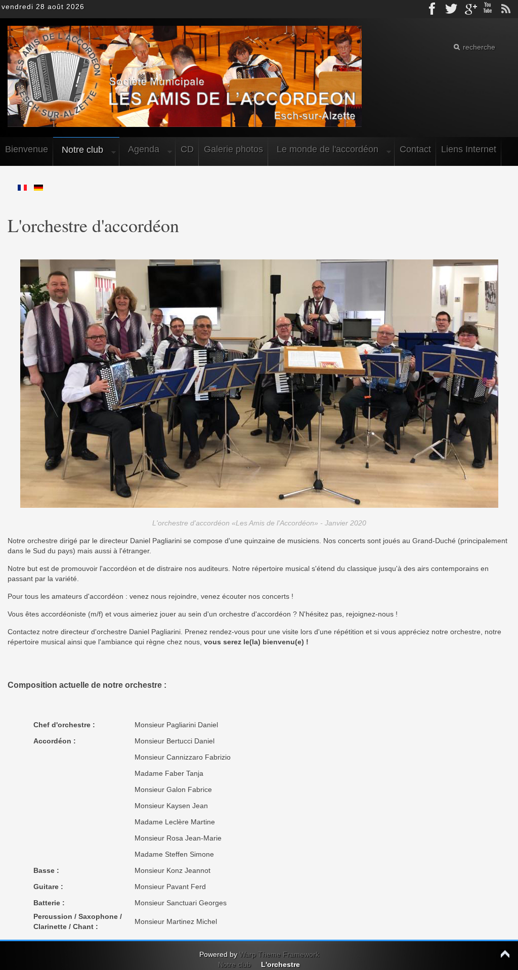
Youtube (487, 9)
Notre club (234, 964)
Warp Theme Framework (279, 954)
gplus (469, 9)
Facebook (433, 9)
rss (505, 9)
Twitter (451, 9)
